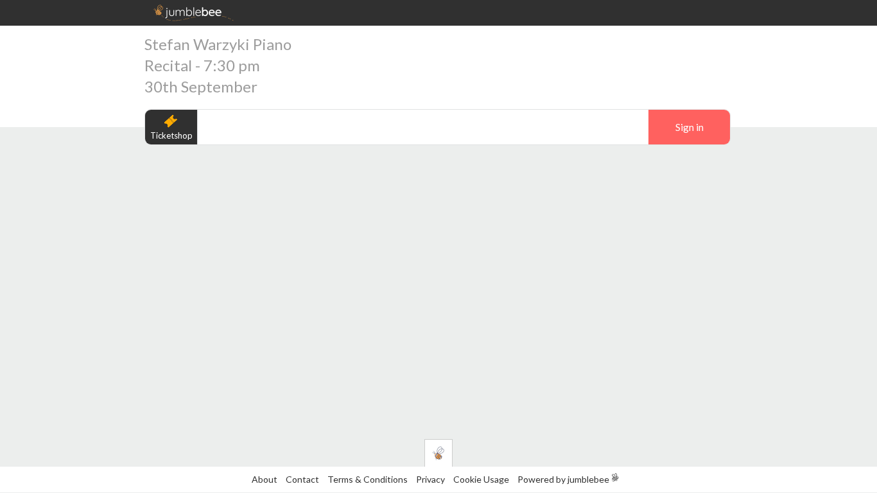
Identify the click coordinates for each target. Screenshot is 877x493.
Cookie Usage (481, 479)
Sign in (689, 127)
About (264, 479)
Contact (302, 479)
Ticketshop (171, 135)
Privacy (430, 479)
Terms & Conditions (368, 479)
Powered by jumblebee (563, 479)
